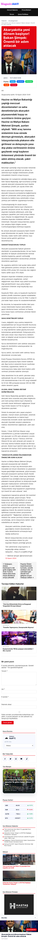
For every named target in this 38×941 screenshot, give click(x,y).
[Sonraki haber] (32, 772)
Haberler (4, 21)
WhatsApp (29, 81)
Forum (12, 14)
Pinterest (13, 85)
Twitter (13, 81)
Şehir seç (8, 741)
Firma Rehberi (26, 10)
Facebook (20, 81)
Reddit (6, 85)
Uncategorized (12, 21)
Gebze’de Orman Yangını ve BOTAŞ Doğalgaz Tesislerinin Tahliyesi (17, 833)
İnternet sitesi (6, 704)
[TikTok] (27, 759)
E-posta (5, 697)
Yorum (4, 671)
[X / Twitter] (10, 759)
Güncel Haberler (12, 10)
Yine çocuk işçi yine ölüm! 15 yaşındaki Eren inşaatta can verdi (17, 830)
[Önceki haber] (28, 772)
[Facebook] (5, 759)
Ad (3, 689)
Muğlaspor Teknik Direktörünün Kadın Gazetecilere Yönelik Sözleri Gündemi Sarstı (19, 841)
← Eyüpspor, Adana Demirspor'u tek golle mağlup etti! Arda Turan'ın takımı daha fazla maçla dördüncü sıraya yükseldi (9, 570)
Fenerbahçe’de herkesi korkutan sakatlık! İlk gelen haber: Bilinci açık (19, 837)
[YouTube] (21, 759)
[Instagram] (16, 759)
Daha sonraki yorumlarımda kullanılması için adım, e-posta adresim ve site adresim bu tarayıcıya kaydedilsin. (17, 716)
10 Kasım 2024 (10, 558)
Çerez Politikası (23, 14)
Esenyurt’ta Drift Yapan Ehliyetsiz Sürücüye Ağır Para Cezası (18, 844)
